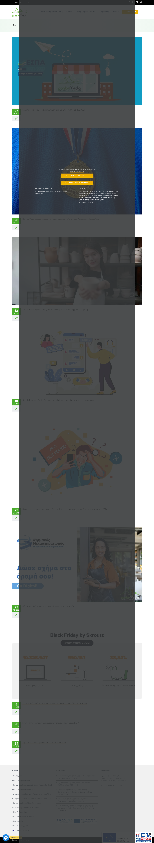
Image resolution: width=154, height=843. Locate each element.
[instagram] (137, 2)
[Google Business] (141, 2)
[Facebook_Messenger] (6, 837)
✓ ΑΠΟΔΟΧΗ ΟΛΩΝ (77, 176)
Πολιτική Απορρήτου (77, 171)
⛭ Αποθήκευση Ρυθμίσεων (77, 183)
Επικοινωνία (16, 2)
